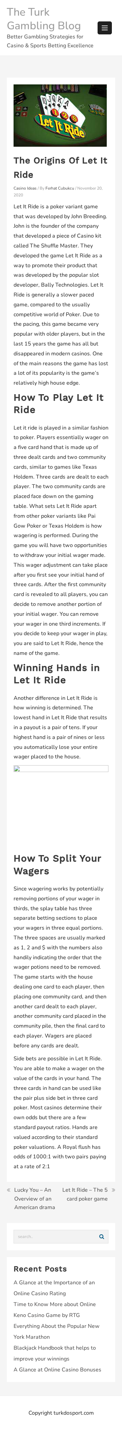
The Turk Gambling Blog (44, 19)
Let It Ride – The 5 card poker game (85, 1194)
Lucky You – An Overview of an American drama (34, 1198)
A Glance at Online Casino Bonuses (57, 1369)
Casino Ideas (25, 188)
